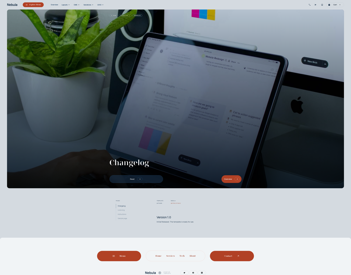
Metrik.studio (176, 203)
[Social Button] (184, 273)
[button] (66, 5)
